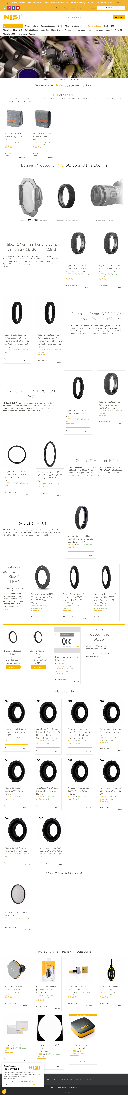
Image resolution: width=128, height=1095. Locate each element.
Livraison (79, 1079)
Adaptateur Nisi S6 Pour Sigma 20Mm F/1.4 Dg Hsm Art (15, 791)
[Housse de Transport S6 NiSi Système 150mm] (43, 118)
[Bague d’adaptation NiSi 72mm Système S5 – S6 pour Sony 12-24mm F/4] (81, 517)
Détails (23, 157)
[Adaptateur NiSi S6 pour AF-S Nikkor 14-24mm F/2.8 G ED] (111, 712)
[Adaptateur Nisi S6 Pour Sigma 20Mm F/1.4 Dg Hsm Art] (16, 771)
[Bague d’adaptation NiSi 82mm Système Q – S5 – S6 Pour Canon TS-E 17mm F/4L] (50, 454)
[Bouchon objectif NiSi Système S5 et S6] (16, 969)
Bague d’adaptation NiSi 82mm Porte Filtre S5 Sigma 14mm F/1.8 (109, 405)
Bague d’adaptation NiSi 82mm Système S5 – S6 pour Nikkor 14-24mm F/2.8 (110, 268)
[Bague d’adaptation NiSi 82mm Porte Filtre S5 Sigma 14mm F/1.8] (111, 384)
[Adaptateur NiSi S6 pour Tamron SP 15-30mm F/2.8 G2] (79, 771)
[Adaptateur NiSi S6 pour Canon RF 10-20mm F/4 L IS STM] (16, 712)
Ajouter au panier (9, 154)
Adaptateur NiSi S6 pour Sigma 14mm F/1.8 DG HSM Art (47, 791)
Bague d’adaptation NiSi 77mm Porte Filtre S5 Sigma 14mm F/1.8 (76, 413)
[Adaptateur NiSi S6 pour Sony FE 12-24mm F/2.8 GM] (111, 771)
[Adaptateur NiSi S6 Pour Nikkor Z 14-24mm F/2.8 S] (51, 829)
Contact (89, 1079)
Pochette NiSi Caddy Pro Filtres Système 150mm (14, 136)
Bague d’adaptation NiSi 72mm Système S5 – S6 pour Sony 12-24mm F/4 (81, 539)
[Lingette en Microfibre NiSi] (17, 1028)
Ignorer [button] (118, 2)
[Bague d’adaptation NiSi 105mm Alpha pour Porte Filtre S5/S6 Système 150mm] (43, 577)
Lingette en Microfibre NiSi (16, 1045)
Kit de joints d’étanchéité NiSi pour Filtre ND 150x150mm (48, 1048)
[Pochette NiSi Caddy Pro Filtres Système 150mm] (14, 118)
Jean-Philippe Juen (60, 79)
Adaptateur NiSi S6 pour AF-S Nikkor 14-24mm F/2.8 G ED (111, 732)
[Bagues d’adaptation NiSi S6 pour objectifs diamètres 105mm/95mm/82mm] (67, 640)
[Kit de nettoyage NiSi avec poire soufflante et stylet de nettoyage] (48, 969)
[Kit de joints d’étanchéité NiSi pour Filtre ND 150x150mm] (50, 1028)
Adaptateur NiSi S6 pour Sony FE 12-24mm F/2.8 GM (111, 791)
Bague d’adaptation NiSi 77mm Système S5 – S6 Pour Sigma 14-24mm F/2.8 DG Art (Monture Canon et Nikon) (17, 341)
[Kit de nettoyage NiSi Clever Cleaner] (79, 969)
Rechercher (119, 17)
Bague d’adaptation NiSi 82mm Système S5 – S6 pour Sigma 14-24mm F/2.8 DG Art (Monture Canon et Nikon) (50, 341)
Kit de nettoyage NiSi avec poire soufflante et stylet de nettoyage (48, 989)
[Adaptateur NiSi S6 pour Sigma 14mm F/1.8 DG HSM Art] (48, 771)
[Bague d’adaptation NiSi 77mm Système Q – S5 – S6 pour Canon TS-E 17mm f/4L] (17, 454)
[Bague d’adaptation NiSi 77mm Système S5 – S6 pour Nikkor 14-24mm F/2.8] (78, 244)
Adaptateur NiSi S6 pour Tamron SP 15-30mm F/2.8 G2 (79, 791)
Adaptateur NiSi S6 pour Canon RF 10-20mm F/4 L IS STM (16, 732)
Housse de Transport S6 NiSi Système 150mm (42, 136)
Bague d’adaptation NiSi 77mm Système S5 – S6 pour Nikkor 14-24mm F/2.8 (78, 268)
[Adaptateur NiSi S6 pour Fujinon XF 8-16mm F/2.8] (17, 829)
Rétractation (51, 1079)
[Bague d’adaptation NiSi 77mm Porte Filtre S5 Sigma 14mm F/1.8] (78, 389)
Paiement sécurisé (66, 1079)
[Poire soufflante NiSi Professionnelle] (111, 969)
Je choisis (23, 1085)
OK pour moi (37, 1085)
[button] (4, 1091)
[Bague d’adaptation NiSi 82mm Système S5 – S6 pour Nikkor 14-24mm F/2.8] (111, 244)
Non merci (9, 1085)
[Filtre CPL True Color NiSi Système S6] (17, 894)
